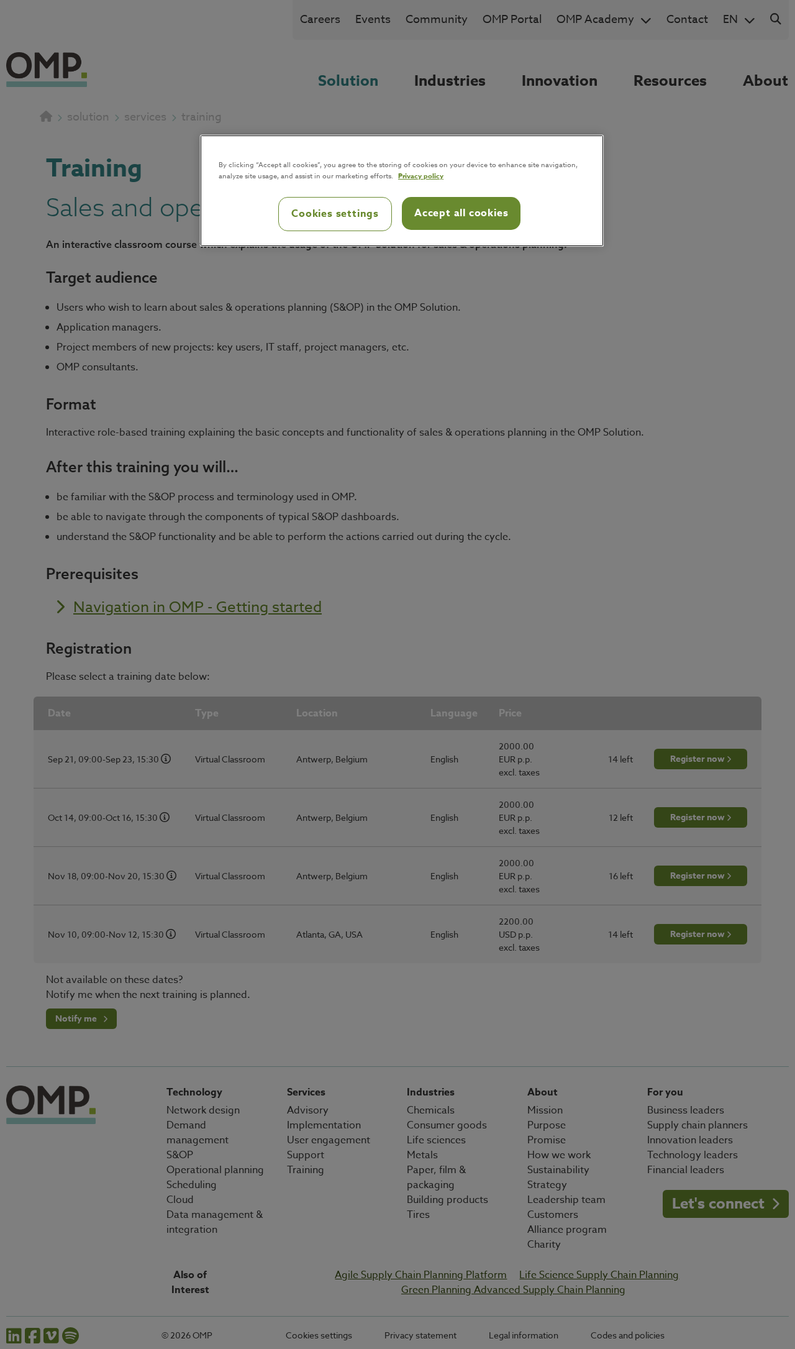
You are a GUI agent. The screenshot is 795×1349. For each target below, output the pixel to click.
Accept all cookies (461, 213)
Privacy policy (420, 175)
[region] (402, 191)
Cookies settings (335, 213)
